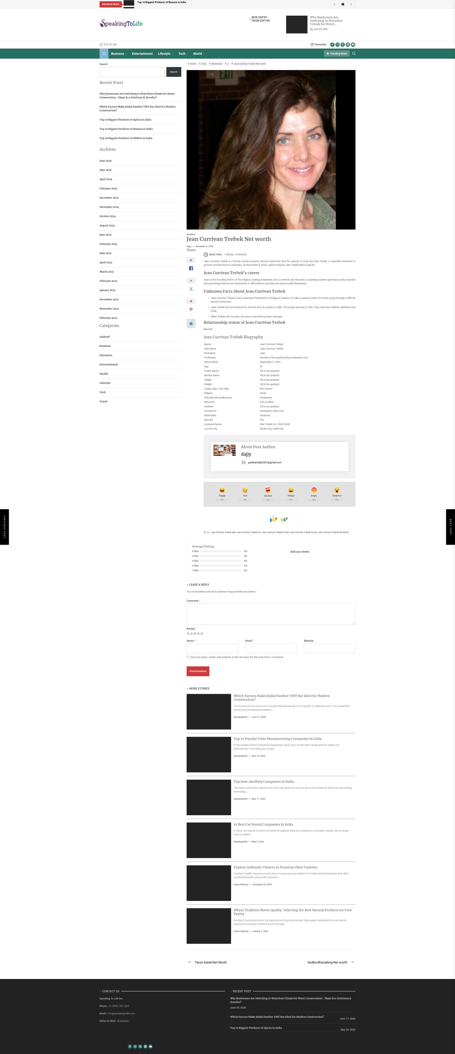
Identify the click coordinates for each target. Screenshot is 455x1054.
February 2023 (108, 281)
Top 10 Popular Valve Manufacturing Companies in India (278, 739)
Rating (191, 628)
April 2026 (106, 179)
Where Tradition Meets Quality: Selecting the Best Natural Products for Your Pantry (293, 912)
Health (104, 373)
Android (105, 336)
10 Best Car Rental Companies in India (263, 824)
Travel (104, 401)
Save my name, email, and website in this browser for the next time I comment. (237, 657)
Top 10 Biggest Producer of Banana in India (126, 129)
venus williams (241, 884)
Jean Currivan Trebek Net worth (333, 532)
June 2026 (106, 160)
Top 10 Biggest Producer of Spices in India (125, 119)
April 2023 (106, 262)
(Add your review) (299, 551)
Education (106, 355)
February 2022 (108, 318)
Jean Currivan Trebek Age (223, 532)
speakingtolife (240, 717)
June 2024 (106, 234)
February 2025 (108, 188)
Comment (193, 600)
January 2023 (107, 290)
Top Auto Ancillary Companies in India (264, 781)
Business (117, 53)
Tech (181, 53)
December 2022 (109, 299)
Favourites (320, 44)
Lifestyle (164, 53)
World (197, 53)
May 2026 (105, 170)
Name (191, 640)
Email (249, 640)
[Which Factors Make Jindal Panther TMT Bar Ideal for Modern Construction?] (296, 24)
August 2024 (107, 225)
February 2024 (108, 244)
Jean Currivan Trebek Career (275, 532)
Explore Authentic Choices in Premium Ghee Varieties (276, 867)
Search (104, 64)
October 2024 (108, 216)
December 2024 (109, 197)
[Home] (104, 54)
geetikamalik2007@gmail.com (265, 462)
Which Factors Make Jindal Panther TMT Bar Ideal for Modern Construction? (329, 20)
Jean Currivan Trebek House (303, 532)
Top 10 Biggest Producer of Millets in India (126, 138)
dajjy (189, 246)
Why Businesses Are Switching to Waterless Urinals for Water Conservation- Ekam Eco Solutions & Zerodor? (137, 95)
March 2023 (107, 271)
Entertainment (142, 53)
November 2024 (109, 207)
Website (309, 640)
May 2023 (105, 253)
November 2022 (109, 308)
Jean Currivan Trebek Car (249, 532)
